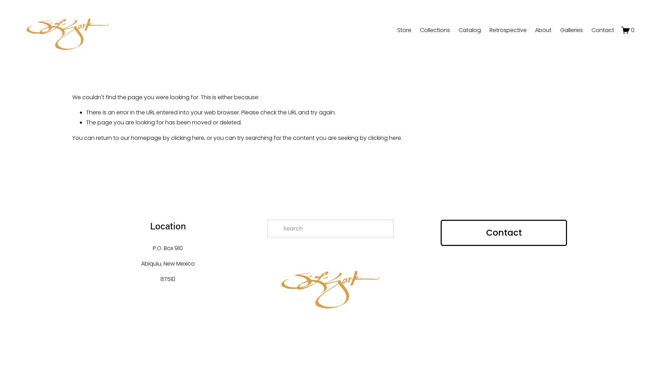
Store (404, 30)
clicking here (187, 138)
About (543, 30)
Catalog (470, 30)
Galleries (571, 30)
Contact (602, 30)
